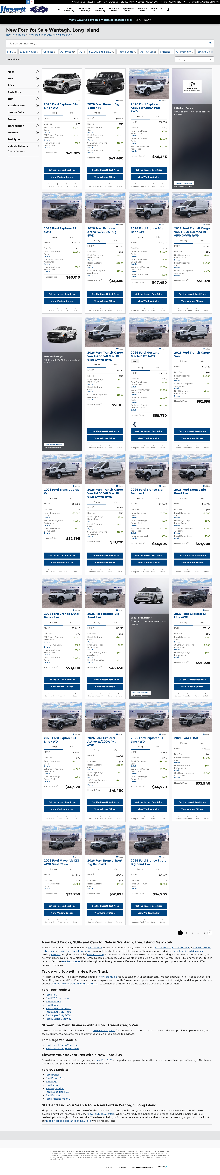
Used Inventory (100, 9)
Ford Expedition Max (57, 1141)
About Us (154, 9)
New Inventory (69, 9)
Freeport (55, 1003)
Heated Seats (127, 51)
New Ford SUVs (63, 34)
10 (204, 982)
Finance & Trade (114, 9)
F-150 (11, 51)
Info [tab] (71, 112)
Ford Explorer (53, 1144)
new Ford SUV (163, 996)
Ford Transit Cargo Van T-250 (62, 1097)
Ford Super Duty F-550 (58, 1064)
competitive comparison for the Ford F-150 (75, 1032)
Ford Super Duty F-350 (58, 1061)
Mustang (166, 51)
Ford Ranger (53, 1054)
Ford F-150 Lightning (57, 1047)
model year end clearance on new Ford (68, 1170)
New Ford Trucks (15, 34)
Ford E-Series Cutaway (58, 1068)
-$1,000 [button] (76, 135)
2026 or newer (30, 51)
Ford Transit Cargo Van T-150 (62, 1094)
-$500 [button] (77, 143)
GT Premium (184, 51)
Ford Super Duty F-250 (58, 1057)
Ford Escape (52, 1134)
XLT (82, 51)
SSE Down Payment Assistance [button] (53, 137)
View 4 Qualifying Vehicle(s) (141, 728)
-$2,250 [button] (119, 926)
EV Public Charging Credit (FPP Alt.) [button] (140, 421)
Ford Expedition (55, 1137)
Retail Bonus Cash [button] (96, 151)
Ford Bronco (52, 1123)
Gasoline (50, 51)
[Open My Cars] (167, 9)
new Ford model (70, 1010)
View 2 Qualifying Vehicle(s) (54, 466)
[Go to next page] (209, 982)
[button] (149, 375)
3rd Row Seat (148, 51)
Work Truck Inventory (85, 9)
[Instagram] (32, 2)
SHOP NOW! (143, 19)
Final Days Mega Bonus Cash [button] (52, 145)
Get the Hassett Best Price (62, 170)
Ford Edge (51, 1130)
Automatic (68, 51)
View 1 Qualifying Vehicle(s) (184, 190)
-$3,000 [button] (76, 127)
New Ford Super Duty (40, 34)
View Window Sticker (62, 177)
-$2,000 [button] (163, 412)
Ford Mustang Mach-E (58, 1147)
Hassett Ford (95, 996)
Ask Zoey (62, 184)
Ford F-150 (51, 1044)
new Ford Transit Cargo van (75, 1000)
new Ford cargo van (104, 1079)
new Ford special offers (101, 1163)
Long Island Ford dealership (188, 1000)
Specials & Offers (128, 9)
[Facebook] (28, 2)
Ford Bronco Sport (56, 1127)
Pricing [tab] (53, 112)
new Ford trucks (108, 1026)
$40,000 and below (101, 51)
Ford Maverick (53, 1050)
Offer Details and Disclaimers (183, 193)
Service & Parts (142, 9)
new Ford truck (180, 996)
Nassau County (95, 1003)
